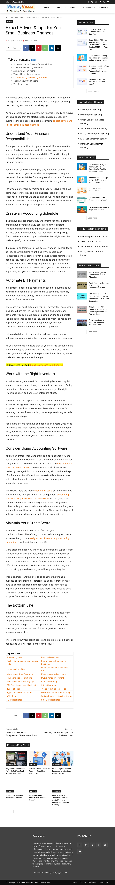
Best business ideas (50, 657)
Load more (92, 91)
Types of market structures (19, 692)
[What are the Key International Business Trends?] (39, 785)
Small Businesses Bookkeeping (46, 364)
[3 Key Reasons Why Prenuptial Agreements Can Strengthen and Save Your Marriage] (82, 309)
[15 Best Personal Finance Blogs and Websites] (82, 209)
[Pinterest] (100, 2)
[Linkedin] (96, 2)
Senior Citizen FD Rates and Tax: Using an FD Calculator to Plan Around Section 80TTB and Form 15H (99, 44)
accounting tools (43, 490)
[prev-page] (7, 811)
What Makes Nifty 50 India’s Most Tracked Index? (97, 81)
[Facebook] (88, 2)
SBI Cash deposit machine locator (22, 685)
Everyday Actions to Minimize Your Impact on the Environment (98, 322)
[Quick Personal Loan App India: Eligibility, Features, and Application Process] (82, 57)
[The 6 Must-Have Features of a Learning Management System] (82, 285)
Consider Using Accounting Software (30, 77)
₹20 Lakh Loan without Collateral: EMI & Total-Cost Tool (97, 31)
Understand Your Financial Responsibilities (32, 64)
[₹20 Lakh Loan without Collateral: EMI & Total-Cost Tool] (82, 31)
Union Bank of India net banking (56, 692)
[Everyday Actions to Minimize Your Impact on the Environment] (82, 322)
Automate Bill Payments (24, 71)
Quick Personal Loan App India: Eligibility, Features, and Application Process (98, 58)
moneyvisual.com (27, 882)
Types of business (15, 689)
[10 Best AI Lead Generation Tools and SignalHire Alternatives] (39, 758)
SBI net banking (48, 685)
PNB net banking (49, 681)
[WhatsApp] (45, 48)
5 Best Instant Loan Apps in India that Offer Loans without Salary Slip (98, 180)
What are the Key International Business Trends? (38, 797)
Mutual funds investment (52, 678)
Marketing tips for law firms (19, 678)
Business (15, 17)
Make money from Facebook (20, 674)
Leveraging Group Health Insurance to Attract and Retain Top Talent (61, 771)
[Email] (58, 48)
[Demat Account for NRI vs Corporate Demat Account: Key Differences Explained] (82, 68)
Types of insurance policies (53, 689)
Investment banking (16, 669)
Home (8, 17)
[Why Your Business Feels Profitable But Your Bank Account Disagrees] (16, 758)
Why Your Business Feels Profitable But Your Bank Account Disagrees (15, 771)
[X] (103, 2)
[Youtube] (107, 2)
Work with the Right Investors (26, 74)
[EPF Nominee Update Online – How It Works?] (82, 200)
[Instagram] (92, 2)
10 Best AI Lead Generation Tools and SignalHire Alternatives (39, 771)
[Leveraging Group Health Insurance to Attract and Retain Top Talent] (62, 758)
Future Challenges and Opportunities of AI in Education (97, 275)
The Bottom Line (20, 84)
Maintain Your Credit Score (25, 81)
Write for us (12, 696)
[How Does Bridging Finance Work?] (82, 190)
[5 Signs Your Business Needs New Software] (16, 785)
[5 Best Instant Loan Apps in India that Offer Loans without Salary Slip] (82, 179)
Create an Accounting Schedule (27, 67)
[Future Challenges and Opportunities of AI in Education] (82, 274)
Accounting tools (14, 657)
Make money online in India (53, 674)
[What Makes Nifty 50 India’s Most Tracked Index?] (82, 81)
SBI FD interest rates (50, 700)
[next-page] (12, 811)
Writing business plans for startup (56, 696)
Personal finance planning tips (20, 681)
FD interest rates (14, 700)
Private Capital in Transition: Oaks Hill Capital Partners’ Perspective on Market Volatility (61, 800)
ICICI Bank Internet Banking (94, 138)
